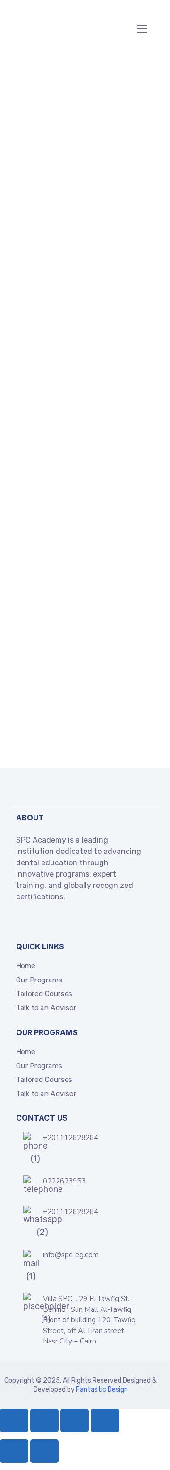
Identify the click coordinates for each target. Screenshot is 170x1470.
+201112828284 (70, 1137)
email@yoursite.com (81, 701)
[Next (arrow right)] (44, 1451)
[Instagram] (84, 922)
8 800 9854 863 (77, 723)
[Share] (74, 1420)
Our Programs (39, 979)
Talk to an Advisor (46, 1008)
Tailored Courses (44, 993)
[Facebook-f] (20, 922)
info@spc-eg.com (71, 1254)
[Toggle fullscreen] (44, 1420)
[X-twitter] (36, 922)
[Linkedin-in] (52, 922)
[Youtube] (68, 922)
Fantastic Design (102, 1390)
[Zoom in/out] (14, 1420)
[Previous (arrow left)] (14, 1451)
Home (25, 966)
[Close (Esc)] (105, 1420)
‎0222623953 (64, 1181)
